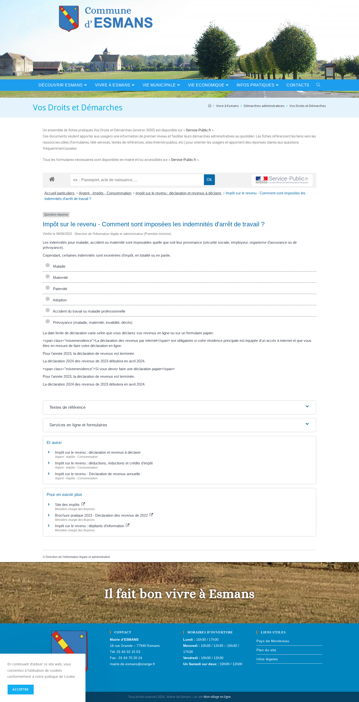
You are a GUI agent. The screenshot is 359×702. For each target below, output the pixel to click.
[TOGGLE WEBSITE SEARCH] (318, 85)
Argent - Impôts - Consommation (105, 193)
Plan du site (266, 650)
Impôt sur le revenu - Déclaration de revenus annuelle (97, 474)
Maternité (59, 277)
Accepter (20, 689)
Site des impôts (68, 505)
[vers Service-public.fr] (282, 180)
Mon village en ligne (217, 697)
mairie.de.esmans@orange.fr (132, 664)
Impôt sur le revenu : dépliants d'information (90, 526)
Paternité (59, 289)
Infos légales (267, 659)
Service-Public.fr (198, 130)
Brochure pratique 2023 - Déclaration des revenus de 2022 (102, 515)
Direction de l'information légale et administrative (78, 557)
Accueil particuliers (59, 193)
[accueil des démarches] (51, 178)
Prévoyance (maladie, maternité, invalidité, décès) (91, 322)
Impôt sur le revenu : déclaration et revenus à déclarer (179, 193)
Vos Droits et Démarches (307, 106)
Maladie (58, 266)
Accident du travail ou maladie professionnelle (88, 311)
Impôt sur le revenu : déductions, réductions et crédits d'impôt (104, 463)
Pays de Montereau (272, 641)
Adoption (59, 300)
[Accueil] (209, 106)
